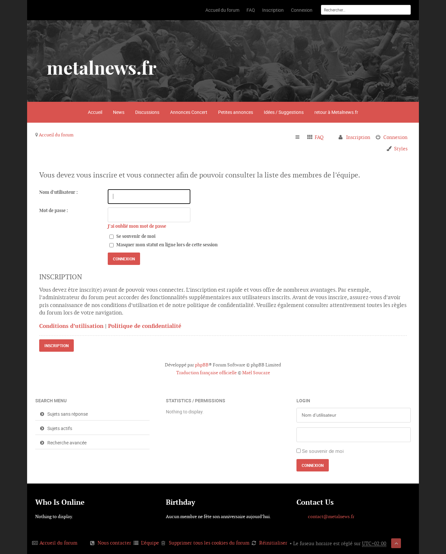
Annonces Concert (188, 112)
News (118, 112)
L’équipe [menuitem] (150, 543)
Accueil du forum (56, 135)
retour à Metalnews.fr (336, 112)
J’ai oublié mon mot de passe (137, 226)
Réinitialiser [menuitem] (273, 543)
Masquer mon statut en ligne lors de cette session (166, 245)
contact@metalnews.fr (331, 516)
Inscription (56, 345)
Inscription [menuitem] (358, 137)
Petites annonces (235, 112)
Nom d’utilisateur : (58, 192)
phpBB (202, 365)
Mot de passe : (53, 210)
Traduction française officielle (206, 373)
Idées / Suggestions (284, 112)
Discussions (147, 112)
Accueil (95, 112)
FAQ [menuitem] (319, 137)
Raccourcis (300, 137)
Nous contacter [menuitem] (114, 543)
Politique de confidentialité (144, 326)
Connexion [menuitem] (395, 137)
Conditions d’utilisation (71, 326)
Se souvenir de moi (135, 236)
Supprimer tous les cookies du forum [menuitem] (209, 543)
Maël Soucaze (256, 373)
